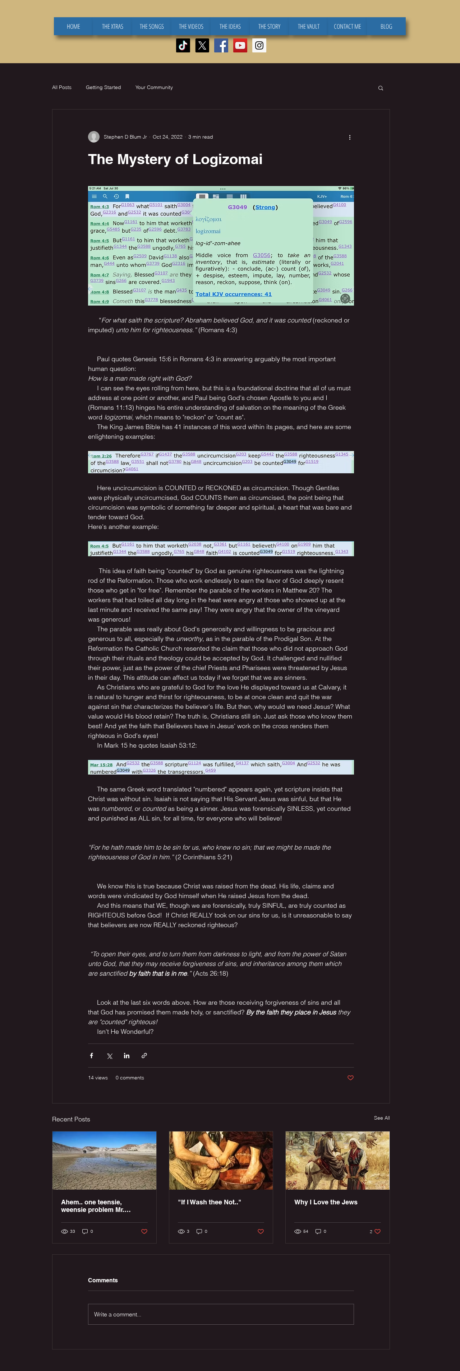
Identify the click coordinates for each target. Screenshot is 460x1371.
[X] (202, 45)
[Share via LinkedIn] (126, 1055)
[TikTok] (183, 45)
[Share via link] (144, 1055)
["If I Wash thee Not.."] (221, 1160)
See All (382, 1118)
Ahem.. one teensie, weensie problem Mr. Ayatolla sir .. (92, 1205)
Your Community (154, 87)
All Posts (62, 87)
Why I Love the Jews (326, 1202)
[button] (380, 87)
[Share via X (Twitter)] (109, 1055)
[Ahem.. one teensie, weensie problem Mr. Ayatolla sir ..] (104, 1160)
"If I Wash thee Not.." (210, 1202)
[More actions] (349, 137)
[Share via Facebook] (91, 1055)
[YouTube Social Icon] (240, 45)
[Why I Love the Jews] (338, 1160)
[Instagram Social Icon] (259, 45)
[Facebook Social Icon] (221, 45)
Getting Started (103, 87)
